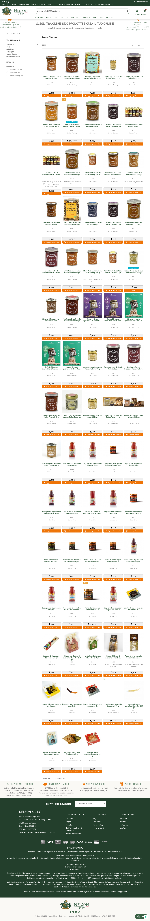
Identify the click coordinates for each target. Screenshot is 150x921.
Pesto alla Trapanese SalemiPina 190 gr (92, 609)
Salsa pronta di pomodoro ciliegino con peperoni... (51, 512)
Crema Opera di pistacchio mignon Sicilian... (92, 416)
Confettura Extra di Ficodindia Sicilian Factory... (51, 174)
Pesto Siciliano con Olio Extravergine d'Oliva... (92, 561)
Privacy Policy (98, 825)
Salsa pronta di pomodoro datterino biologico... (133, 561)
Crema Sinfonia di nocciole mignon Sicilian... (133, 416)
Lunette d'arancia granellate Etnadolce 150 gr (92, 754)
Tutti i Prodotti (13, 40)
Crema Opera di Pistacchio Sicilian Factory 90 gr (113, 77)
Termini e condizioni (73, 834)
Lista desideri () (142, 2)
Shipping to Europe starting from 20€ (70, 4)
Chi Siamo (12, 4)
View (71, 144)
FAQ (94, 818)
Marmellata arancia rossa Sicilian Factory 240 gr (51, 416)
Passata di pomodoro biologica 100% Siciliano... (92, 512)
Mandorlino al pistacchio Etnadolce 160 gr (92, 657)
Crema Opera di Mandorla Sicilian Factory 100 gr (72, 223)
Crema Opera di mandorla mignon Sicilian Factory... (72, 416)
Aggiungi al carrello (52, 96)
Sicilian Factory (16, 76)
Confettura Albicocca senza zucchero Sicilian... (51, 77)
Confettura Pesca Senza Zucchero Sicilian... (51, 223)
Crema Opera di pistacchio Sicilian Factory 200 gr (92, 368)
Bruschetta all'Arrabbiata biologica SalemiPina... (113, 464)
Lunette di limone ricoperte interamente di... (133, 609)
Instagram (124, 825)
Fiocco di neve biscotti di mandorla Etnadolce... (133, 657)
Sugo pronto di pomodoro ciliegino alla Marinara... (72, 609)
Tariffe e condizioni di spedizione (74, 829)
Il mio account (98, 828)
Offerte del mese (13, 56)
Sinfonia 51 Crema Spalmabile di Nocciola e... (51, 368)
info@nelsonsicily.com (19, 788)
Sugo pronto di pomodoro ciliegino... (51, 609)
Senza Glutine (11, 54)
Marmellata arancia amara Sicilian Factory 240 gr (72, 272)
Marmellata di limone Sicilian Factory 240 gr (72, 77)
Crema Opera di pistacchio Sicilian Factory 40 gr (113, 416)
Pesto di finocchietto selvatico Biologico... (51, 561)
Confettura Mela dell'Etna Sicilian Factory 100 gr (113, 272)
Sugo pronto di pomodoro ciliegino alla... (72, 464)
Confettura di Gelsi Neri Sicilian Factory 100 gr (113, 223)
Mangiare (10, 44)
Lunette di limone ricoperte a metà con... (51, 705)
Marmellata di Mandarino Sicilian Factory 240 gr (51, 125)
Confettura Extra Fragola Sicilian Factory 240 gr (72, 320)
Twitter (123, 822)
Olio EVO (10, 49)
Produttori (69, 825)
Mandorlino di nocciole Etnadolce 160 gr (72, 753)
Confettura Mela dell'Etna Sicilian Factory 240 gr (92, 174)
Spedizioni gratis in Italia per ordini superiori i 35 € (37, 4)
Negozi (68, 822)
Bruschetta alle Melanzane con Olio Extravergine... (72, 561)
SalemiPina (14, 73)
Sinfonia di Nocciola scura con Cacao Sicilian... (51, 320)
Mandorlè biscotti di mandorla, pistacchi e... (113, 657)
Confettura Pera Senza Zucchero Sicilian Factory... (113, 174)
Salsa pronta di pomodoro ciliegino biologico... (72, 512)
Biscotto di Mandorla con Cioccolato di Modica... (51, 753)
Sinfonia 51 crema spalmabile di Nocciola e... (133, 320)
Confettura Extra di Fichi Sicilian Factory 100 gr (133, 223)
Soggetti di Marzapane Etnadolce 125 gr (51, 657)
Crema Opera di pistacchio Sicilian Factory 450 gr (133, 272)
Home (4, 4)
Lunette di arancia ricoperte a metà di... (72, 705)
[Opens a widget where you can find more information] (141, 917)
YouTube (123, 828)
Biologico (10, 51)
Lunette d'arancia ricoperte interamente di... (92, 705)
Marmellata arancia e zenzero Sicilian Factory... (72, 125)
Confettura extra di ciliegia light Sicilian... (113, 368)
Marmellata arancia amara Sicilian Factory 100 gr (92, 272)
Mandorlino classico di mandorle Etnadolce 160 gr (72, 658)
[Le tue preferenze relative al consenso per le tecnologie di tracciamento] (146, 917)
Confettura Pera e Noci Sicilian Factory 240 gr (134, 174)
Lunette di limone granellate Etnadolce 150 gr (134, 706)
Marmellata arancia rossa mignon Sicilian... (133, 125)
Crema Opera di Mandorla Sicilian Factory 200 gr (51, 464)
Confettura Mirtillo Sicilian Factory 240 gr (93, 223)
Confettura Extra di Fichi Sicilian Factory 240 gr (72, 174)
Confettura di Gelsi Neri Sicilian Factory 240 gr (113, 125)
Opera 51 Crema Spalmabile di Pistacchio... (92, 320)
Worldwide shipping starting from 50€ (99, 4)
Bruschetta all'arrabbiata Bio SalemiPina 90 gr (133, 512)
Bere (8, 47)
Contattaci (97, 822)
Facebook (123, 818)
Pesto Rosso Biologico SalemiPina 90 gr (113, 561)
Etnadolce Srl (15, 70)
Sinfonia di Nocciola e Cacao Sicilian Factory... (92, 77)
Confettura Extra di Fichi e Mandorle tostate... (93, 125)
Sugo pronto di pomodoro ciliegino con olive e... (113, 609)
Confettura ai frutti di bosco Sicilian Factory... (133, 77)
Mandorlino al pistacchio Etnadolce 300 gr (113, 705)
